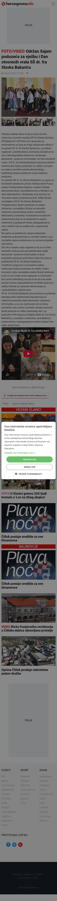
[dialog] (28, 450)
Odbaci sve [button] (29, 467)
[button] (28, 452)
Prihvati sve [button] (29, 459)
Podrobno (9, 448)
